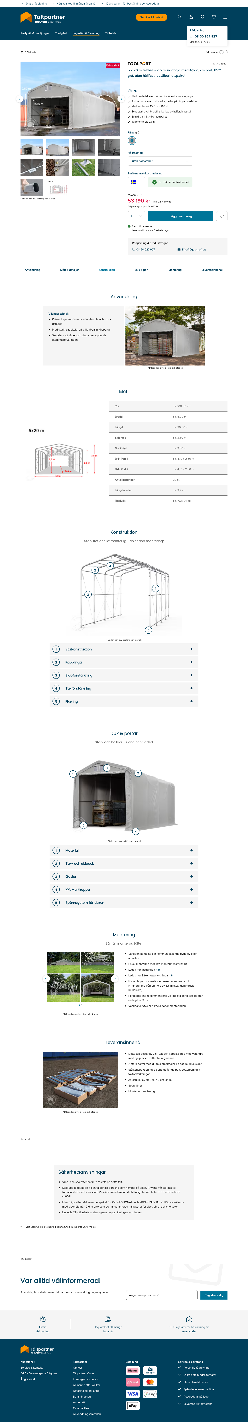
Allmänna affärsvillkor (86, 1385)
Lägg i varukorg (181, 216)
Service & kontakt (151, 17)
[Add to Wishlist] (221, 216)
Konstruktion (107, 270)
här (158, 970)
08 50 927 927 (206, 36)
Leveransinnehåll (212, 270)
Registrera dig (214, 1295)
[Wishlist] (202, 18)
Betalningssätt (82, 1396)
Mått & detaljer (69, 270)
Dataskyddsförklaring (86, 1391)
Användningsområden (87, 1414)
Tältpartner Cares (83, 1373)
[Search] (179, 17)
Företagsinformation (86, 1379)
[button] (214, 17)
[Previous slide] (19, 99)
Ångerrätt (79, 1402)
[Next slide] (121, 99)
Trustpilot (26, 1139)
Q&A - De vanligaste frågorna (39, 1373)
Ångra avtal (28, 1379)
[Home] (23, 52)
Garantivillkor (81, 1408)
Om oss (77, 1367)
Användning (32, 270)
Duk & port (141, 270)
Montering (175, 270)
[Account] (191, 17)
